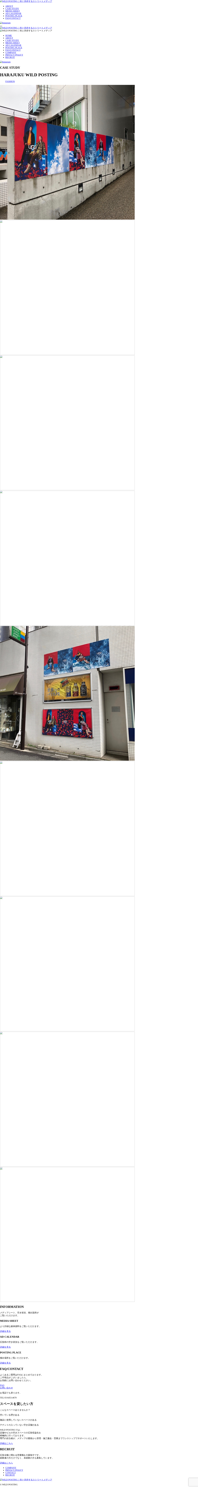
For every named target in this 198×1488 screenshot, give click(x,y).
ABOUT (9, 6)
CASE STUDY (12, 8)
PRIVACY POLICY (14, 55)
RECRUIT (10, 57)
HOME (8, 35)
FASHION (10, 81)
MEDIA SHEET (12, 11)
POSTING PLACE (13, 16)
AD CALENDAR (13, 13)
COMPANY (10, 52)
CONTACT (10, 1472)
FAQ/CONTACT (13, 18)
